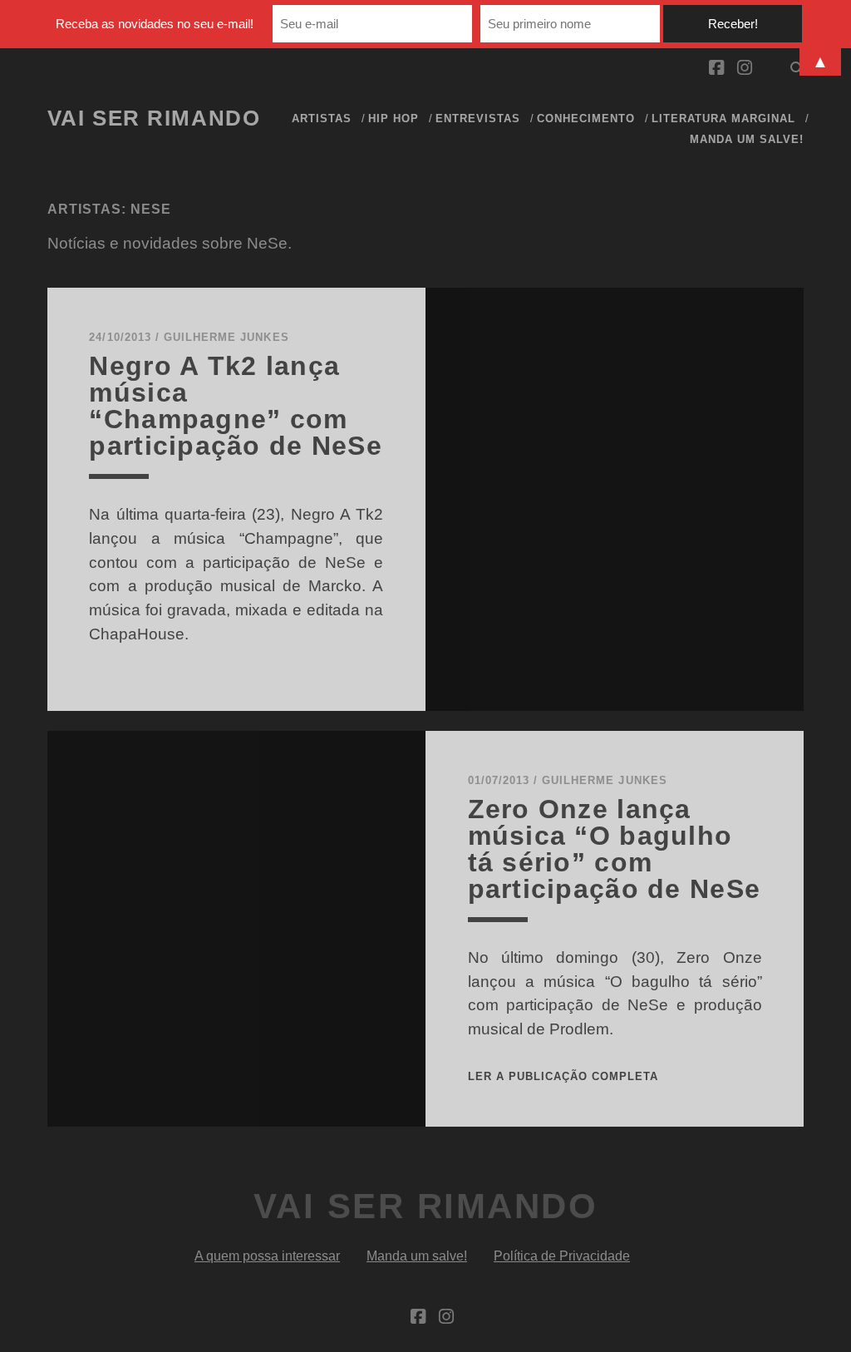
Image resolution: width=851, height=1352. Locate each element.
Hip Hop (393, 118)
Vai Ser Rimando (153, 118)
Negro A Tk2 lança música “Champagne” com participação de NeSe (235, 406)
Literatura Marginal (724, 118)
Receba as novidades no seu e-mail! (154, 24)
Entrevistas (477, 118)
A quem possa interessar (267, 1256)
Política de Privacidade (562, 1256)
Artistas (322, 118)
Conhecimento (586, 118)
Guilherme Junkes (226, 337)
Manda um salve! (747, 139)
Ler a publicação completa (563, 1076)
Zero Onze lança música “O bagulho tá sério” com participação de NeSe (614, 849)
